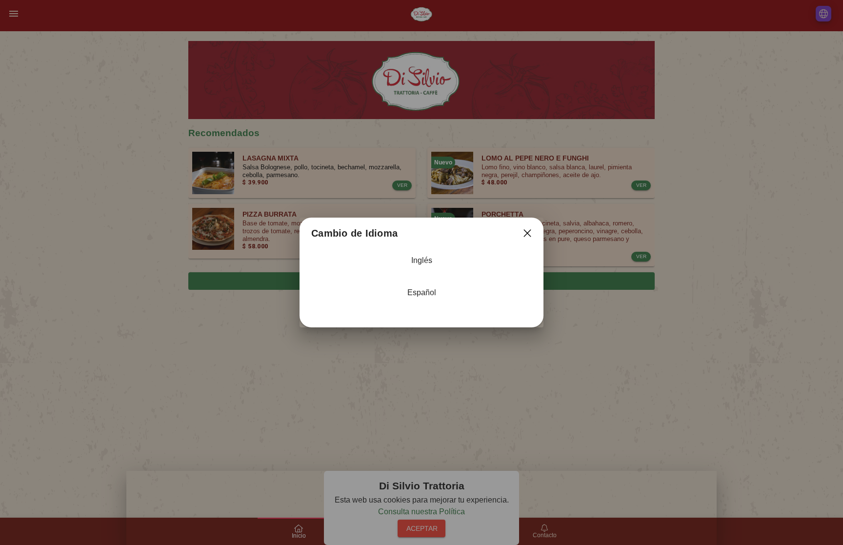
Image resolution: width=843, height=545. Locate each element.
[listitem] (421, 266)
